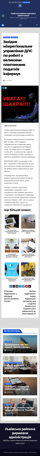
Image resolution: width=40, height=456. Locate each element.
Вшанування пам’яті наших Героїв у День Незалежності (16, 347)
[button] (37, 25)
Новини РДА (14, 37)
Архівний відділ (9, 362)
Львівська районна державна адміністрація (23, 15)
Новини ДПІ (7, 37)
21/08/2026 (9, 350)
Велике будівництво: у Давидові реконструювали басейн (11, 296)
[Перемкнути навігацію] (20, 25)
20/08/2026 (9, 371)
